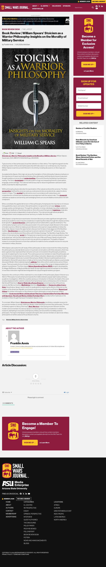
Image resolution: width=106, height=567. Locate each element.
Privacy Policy (7, 554)
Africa (56, 505)
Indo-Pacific (59, 514)
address (34, 262)
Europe (57, 508)
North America (60, 520)
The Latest (27, 29)
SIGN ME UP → (30, 443)
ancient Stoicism (19, 223)
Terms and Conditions (21, 554)
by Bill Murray (79, 131)
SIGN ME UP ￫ (88, 64)
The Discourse (30, 523)
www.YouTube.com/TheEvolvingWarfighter (21, 348)
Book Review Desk (11, 29)
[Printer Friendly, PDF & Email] (12, 153)
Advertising (11, 517)
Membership (11, 514)
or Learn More (44, 443)
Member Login (85, 1)
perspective (6, 191)
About (34, 6)
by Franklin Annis (7, 44)
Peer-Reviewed (30, 529)
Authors (9, 508)
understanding (29, 178)
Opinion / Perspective (33, 514)
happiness (56, 210)
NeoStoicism (13, 231)
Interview (28, 517)
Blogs (26, 543)
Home (8, 502)
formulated (19, 180)
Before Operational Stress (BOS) (40, 266)
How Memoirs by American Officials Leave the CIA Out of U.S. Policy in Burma (87, 142)
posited (19, 193)
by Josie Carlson (80, 162)
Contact (9, 511)
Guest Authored (31, 520)
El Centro (44, 6)
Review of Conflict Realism (86, 128)
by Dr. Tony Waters (81, 147)
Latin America (59, 517)
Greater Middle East (62, 511)
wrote (22, 235)
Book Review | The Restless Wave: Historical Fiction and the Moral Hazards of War (88, 157)
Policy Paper (29, 526)
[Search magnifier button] (93, 7)
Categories (29, 502)
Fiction (27, 537)
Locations (58, 502)
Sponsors (66, 6)
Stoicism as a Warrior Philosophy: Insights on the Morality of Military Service (29, 156)
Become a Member (98, 1)
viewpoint (63, 195)
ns (25, 285)
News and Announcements (35, 540)
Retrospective (30, 508)
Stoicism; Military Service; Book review (17, 320)
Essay (26, 511)
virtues (57, 206)
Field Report (29, 531)
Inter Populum (37, 9)
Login (67, 392)
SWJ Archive (56, 6)
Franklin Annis (19, 343)
